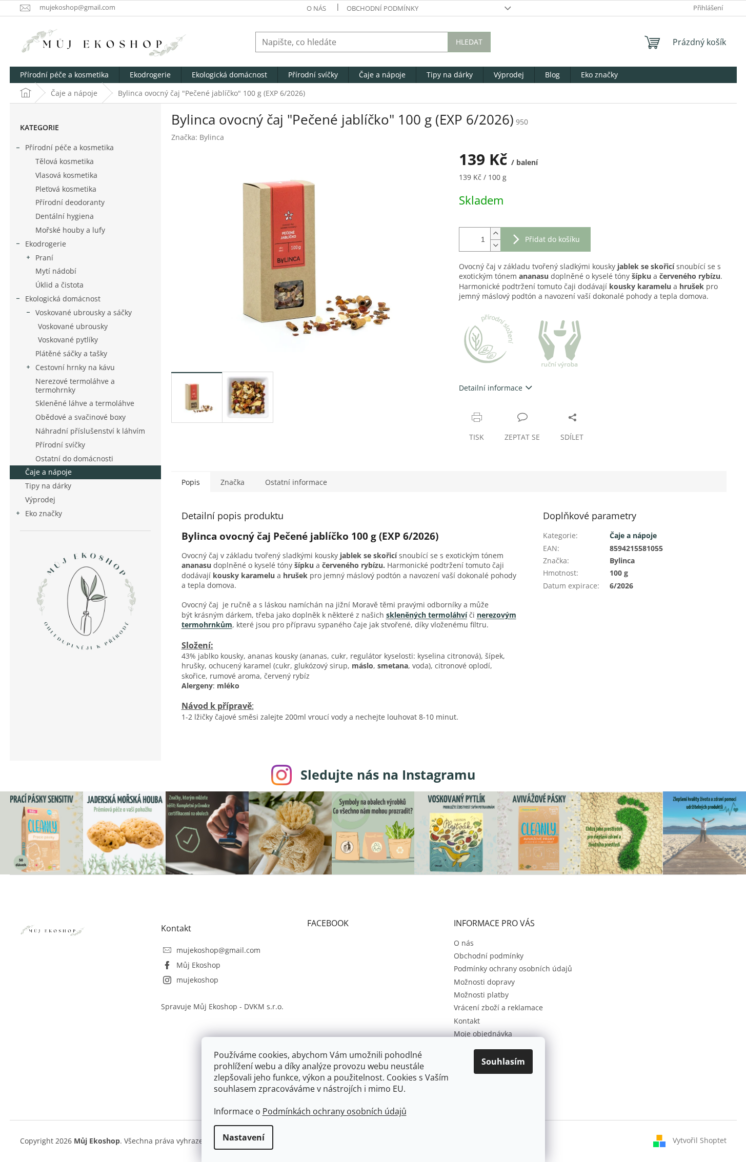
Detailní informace (490, 388)
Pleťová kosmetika (65, 189)
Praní (44, 257)
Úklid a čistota (59, 285)
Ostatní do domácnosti (74, 458)
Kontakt (467, 1021)
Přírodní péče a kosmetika (69, 147)
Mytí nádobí (55, 271)
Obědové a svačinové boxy (80, 417)
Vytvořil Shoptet (700, 1140)
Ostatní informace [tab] (296, 482)
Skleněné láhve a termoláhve (84, 403)
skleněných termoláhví (426, 615)
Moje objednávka (483, 1033)
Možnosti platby (481, 995)
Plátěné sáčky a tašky (71, 353)
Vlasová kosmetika (66, 175)
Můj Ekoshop (198, 965)
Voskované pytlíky (68, 339)
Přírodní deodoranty (70, 202)
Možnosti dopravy (484, 982)
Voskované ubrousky (73, 326)
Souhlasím (503, 1061)
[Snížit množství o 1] (495, 245)
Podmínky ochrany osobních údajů (513, 968)
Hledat (469, 42)
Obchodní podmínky (382, 8)
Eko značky (43, 513)
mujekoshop (197, 980)
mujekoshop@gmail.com (218, 950)
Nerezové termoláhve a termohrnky (75, 385)
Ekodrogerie (45, 244)
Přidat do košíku (552, 239)
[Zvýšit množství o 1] (495, 233)
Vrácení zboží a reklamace (498, 1007)
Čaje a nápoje (48, 472)
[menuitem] (64, 75)
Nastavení (244, 1137)
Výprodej (40, 499)
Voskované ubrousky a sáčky (83, 312)
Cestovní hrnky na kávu (75, 367)
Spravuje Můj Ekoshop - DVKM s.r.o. (222, 1006)
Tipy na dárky (48, 486)
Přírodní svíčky (60, 445)
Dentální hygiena (64, 216)
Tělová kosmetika (64, 161)
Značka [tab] (232, 482)
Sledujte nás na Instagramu (387, 774)
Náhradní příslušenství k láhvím (90, 431)
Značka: (197, 137)
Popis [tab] (191, 482)
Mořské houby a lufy (70, 230)
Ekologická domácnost (62, 298)
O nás (316, 8)
